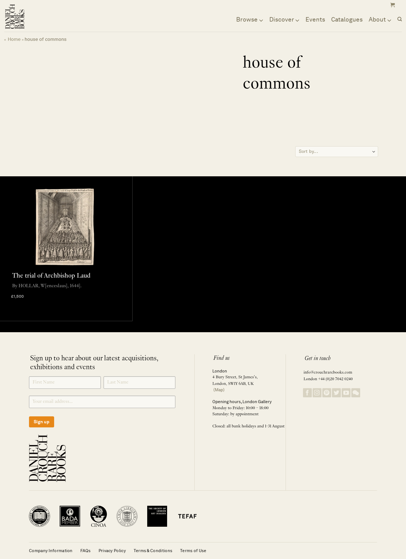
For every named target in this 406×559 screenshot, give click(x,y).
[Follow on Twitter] (336, 392)
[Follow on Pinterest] (326, 392)
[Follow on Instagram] (317, 392)
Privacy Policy (112, 550)
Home (14, 39)
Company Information (51, 550)
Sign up (41, 421)
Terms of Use (193, 550)
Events (315, 19)
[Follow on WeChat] (355, 392)
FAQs (85, 550)
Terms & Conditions (153, 550)
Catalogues (347, 19)
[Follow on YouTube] (346, 392)
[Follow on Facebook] (307, 392)
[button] (392, 5)
